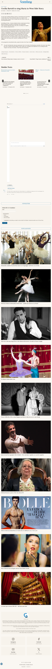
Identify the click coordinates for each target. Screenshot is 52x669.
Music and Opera (7, 217)
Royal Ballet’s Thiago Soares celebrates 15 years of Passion (40, 59)
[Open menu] (3, 2)
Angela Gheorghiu (5, 51)
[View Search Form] (49, 2)
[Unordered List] (18, 146)
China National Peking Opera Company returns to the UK (12, 58)
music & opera (3, 6)
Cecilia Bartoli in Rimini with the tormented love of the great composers (8, 83)
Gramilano (4, 10)
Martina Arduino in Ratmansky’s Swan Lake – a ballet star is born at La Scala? (19, 303)
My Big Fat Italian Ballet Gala (8, 379)
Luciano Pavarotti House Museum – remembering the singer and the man (43, 83)
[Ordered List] (17, 146)
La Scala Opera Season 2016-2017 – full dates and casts (14, 606)
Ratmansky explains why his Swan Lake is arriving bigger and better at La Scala (20, 265)
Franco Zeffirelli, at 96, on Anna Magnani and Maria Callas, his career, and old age (20, 417)
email (3, 209)
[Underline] (14, 146)
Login (44, 103)
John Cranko (32, 51)
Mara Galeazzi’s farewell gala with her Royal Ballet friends (15, 568)
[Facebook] (2, 13)
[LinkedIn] (5, 13)
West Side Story (4, 53)
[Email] (9, 13)
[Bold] (11, 146)
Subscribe (4, 222)
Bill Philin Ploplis (11, 188)
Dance (5, 215)
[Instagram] (26, 662)
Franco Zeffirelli (18, 51)
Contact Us (28, 666)
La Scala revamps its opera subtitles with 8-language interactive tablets (25, 83)
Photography (6, 216)
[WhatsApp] (11, 13)
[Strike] (15, 146)
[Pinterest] (7, 13)
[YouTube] (28, 662)
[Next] (49, 81)
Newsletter (23, 666)
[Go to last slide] (3, 81)
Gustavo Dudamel (25, 51)
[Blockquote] (20, 146)
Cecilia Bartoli (11, 51)
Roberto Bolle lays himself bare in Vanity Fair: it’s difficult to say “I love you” (19, 530)
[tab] (25, 93)
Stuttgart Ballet (45, 51)
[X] (4, 13)
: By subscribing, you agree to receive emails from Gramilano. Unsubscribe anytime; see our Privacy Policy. (23, 220)
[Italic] (12, 146)
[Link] (22, 146)
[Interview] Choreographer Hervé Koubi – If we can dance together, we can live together (22, 455)
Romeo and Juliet (39, 51)
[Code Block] (21, 146)
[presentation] (8, 74)
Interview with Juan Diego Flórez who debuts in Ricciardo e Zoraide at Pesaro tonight (21, 341)
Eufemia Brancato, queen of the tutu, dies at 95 (12, 492)
